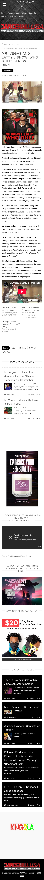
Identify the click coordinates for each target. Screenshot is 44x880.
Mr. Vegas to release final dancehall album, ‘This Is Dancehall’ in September (19, 376)
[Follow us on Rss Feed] (17, 1)
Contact (21, 16)
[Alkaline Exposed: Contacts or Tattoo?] (8, 736)
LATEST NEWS (13, 44)
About (24, 13)
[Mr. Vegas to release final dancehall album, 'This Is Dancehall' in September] (8, 386)
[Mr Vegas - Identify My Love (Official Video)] (8, 410)
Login (18, 13)
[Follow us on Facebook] (20, 1)
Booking (13, 16)
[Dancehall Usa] (22, 27)
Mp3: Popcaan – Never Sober (21, 707)
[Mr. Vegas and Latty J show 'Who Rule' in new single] (22, 92)
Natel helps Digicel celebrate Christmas (9, 308)
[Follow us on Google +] (14, 1)
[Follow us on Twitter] (23, 1)
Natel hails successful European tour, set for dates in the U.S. (30, 310)
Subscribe (32, 13)
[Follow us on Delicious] (26, 1)
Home (3, 13)
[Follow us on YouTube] (29, 1)
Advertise (4, 16)
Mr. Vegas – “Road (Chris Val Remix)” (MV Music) (11, 324)
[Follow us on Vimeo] (11, 1)
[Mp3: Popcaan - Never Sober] (8, 711)
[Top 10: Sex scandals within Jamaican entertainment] (8, 690)
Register (11, 13)
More (36, 390)
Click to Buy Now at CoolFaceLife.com (16, 556)
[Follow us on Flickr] (32, 1)
